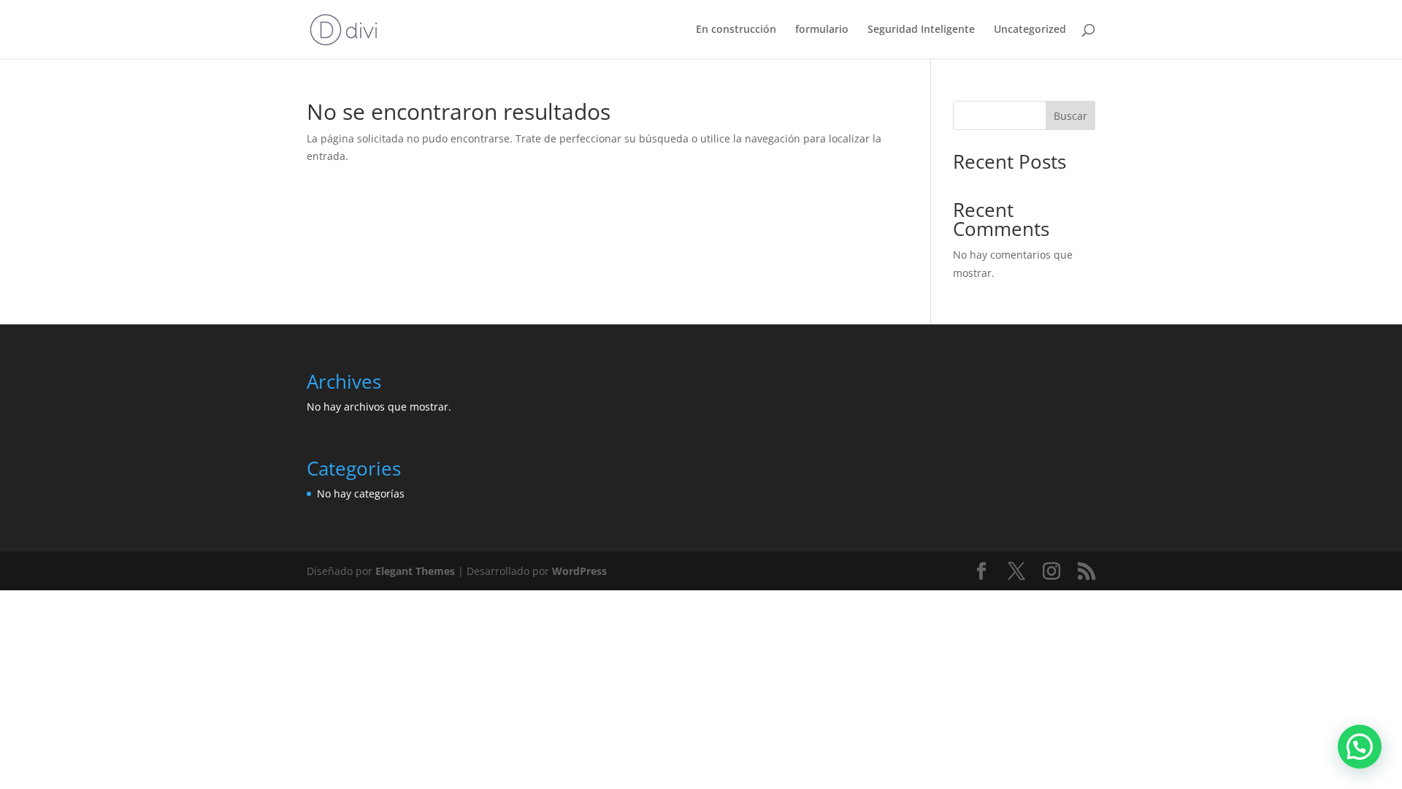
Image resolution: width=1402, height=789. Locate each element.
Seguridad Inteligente (921, 30)
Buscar (1070, 116)
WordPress (579, 571)
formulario (822, 30)
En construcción (736, 30)
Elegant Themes (415, 571)
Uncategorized (1030, 30)
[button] (1360, 747)
